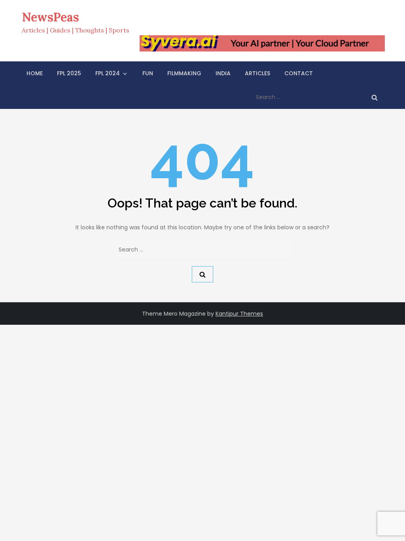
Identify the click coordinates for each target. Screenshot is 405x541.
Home (34, 73)
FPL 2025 (69, 73)
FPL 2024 (107, 73)
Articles (257, 73)
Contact (298, 73)
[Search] (374, 97)
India (223, 73)
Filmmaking (184, 73)
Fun (147, 73)
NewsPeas (50, 17)
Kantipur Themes (239, 314)
